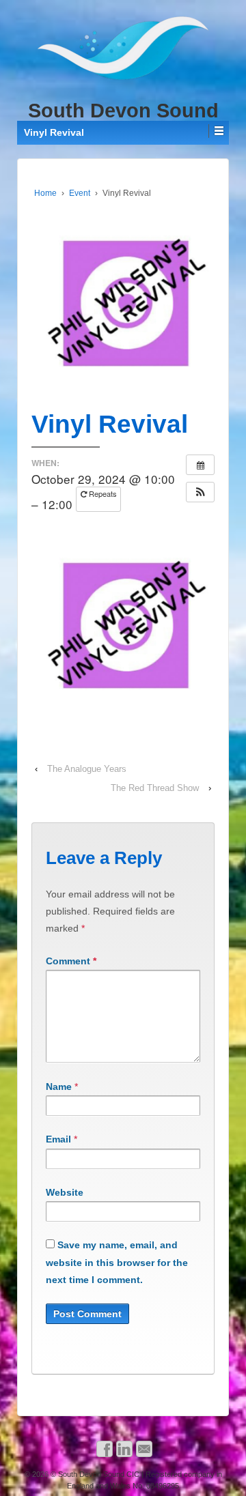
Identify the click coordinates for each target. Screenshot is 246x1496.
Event (79, 193)
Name (59, 1086)
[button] (200, 492)
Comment (71, 960)
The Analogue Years (86, 769)
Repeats (102, 493)
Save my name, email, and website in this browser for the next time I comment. (117, 1261)
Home (45, 193)
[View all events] (200, 465)
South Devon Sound (123, 110)
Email (58, 1139)
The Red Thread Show (155, 788)
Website (64, 1192)
